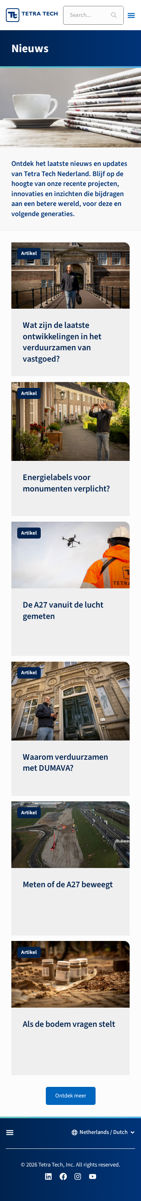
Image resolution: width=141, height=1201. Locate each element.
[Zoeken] (114, 15)
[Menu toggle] (131, 15)
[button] (71, 1096)
